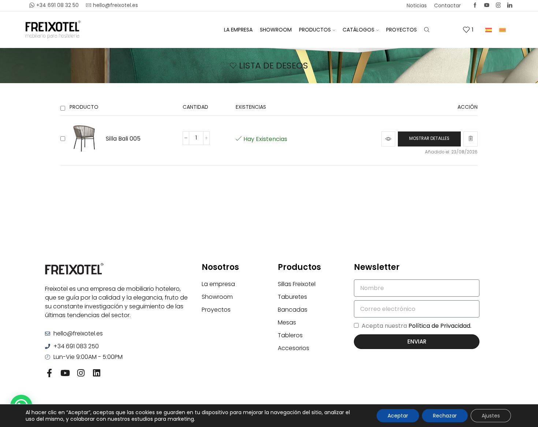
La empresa (238, 29)
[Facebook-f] (49, 373)
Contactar (447, 5)
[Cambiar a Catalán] (502, 29)
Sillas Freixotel (296, 284)
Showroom (276, 29)
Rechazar (445, 415)
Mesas (287, 322)
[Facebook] (475, 5)
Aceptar (398, 415)
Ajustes (491, 415)
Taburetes (292, 297)
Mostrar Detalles (429, 138)
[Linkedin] (509, 5)
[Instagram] (498, 5)
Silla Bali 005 (123, 139)
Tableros (290, 335)
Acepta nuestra (416, 326)
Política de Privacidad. (439, 326)
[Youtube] (65, 373)
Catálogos (358, 29)
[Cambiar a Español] (489, 29)
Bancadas (292, 309)
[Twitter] (486, 5)
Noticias (417, 5)
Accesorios (293, 348)
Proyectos (401, 29)
